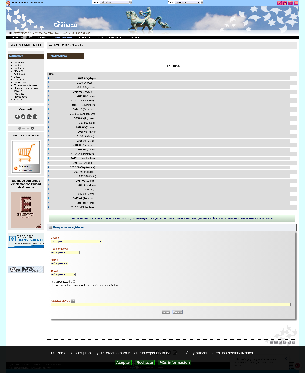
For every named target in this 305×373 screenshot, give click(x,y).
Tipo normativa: (59, 248)
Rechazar (144, 362)
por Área (19, 62)
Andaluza (19, 74)
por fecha (19, 68)
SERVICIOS (85, 37)
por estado (20, 82)
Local (17, 76)
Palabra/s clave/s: (61, 300)
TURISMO (133, 37)
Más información (174, 362)
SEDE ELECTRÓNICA (109, 37)
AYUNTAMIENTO (63, 37)
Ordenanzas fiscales (25, 85)
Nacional (19, 71)
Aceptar (123, 362)
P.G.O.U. (19, 94)
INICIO (14, 37)
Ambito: (55, 259)
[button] (201, 2)
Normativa (78, 45)
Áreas (171, 2)
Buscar (95, 2)
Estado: (55, 270)
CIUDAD (42, 37)
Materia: (55, 237)
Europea (19, 79)
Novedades (20, 96)
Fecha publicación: (61, 281)
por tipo (18, 65)
